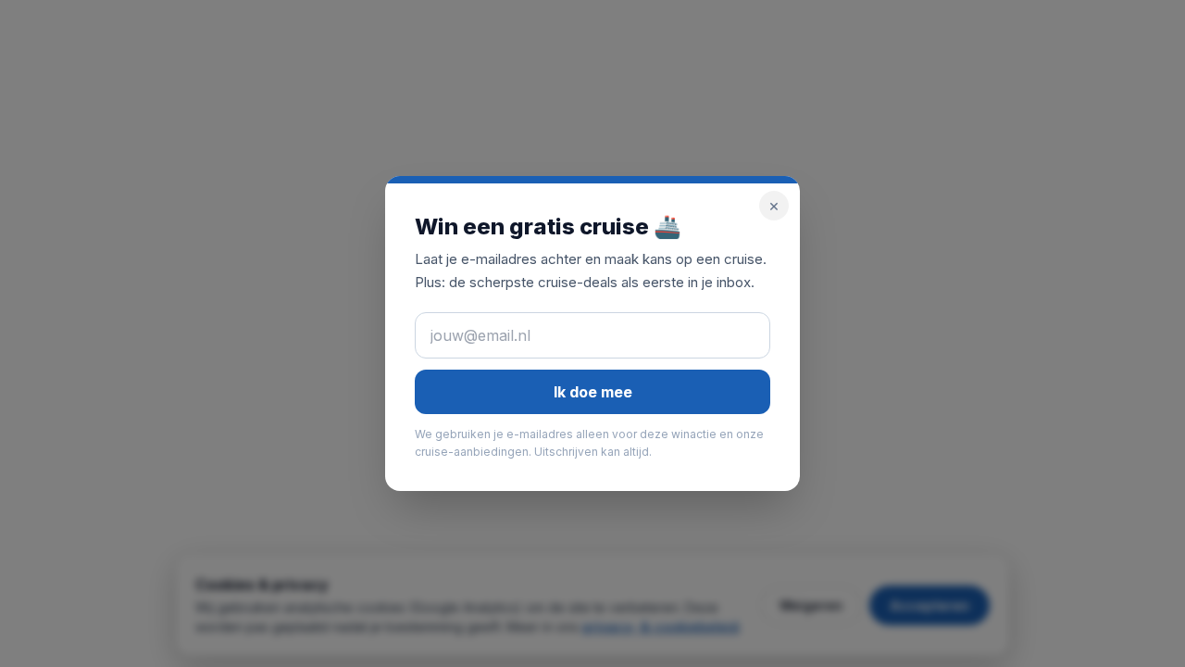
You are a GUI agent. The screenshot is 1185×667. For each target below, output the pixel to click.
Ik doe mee (593, 392)
